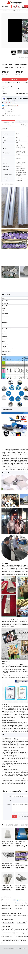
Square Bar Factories (7, 933)
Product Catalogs (22, 899)
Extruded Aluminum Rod (8, 922)
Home (2, 10)
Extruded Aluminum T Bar (8, 936)
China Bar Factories (7, 929)
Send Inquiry (14, 79)
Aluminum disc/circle (6, 908)
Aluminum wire (18, 908)
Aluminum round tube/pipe (21, 903)
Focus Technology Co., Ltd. (18, 948)
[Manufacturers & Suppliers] (14, 2)
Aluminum (21, 10)
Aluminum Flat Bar (21, 922)
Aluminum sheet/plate (6, 905)
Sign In (3, 115)
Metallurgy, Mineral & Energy (11, 10)
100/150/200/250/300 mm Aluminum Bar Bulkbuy (14, 940)
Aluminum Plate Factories (21, 929)
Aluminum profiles (5, 903)
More (2, 943)
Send (14, 816)
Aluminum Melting (20, 933)
